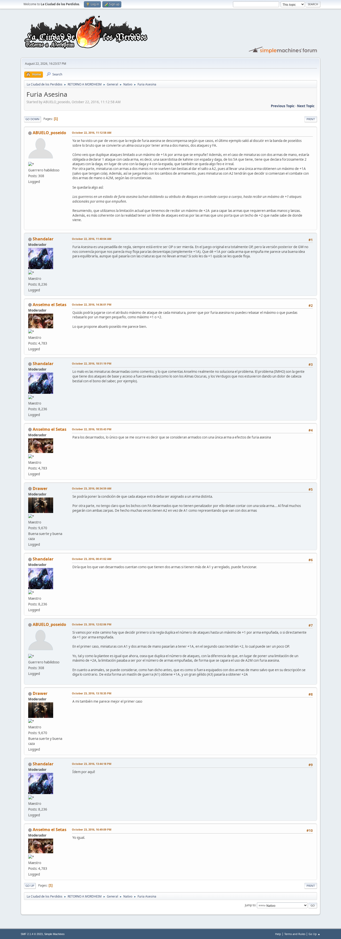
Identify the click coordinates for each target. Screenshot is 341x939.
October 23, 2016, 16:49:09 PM (91, 829)
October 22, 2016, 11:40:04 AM (91, 239)
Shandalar (43, 239)
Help (278, 934)
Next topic (306, 106)
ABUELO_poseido (49, 132)
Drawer (40, 488)
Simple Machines (54, 934)
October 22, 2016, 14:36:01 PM (91, 304)
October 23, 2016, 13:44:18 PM (91, 764)
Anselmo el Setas (49, 304)
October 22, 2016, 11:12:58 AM (91, 132)
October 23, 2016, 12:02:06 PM (91, 624)
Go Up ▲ (314, 934)
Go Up (29, 886)
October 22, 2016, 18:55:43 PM (91, 429)
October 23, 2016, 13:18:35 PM (91, 693)
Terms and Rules (294, 934)
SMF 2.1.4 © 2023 (32, 934)
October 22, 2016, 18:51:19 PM (91, 363)
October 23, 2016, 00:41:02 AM (91, 559)
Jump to (250, 905)
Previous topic (283, 106)
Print (311, 119)
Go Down (32, 119)
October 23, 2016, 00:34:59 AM (91, 488)
